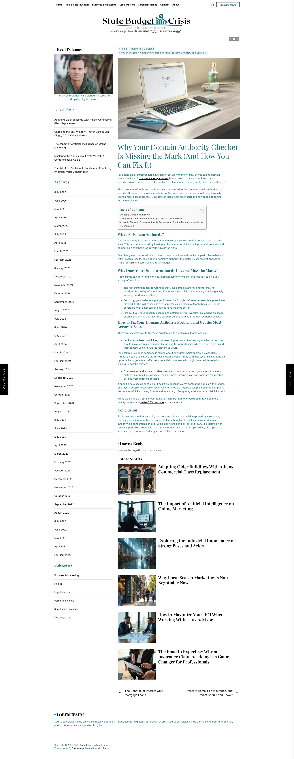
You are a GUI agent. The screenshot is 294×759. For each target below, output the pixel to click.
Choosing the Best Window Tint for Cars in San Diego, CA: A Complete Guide (81, 133)
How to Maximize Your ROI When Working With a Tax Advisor (191, 617)
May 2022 (60, 538)
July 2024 (60, 318)
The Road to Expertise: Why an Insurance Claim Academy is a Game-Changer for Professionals (194, 657)
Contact (164, 4)
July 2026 (60, 192)
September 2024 (64, 301)
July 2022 (60, 521)
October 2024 (62, 293)
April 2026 (60, 217)
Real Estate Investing (77, 4)
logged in (136, 450)
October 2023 (62, 394)
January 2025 (62, 268)
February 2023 (62, 462)
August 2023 (61, 411)
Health (58, 583)
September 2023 (64, 403)
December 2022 (63, 478)
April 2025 (60, 242)
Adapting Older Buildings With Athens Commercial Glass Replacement (195, 469)
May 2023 (60, 436)
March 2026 (61, 225)
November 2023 (63, 386)
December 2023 (63, 377)
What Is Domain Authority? (135, 214)
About (175, 4)
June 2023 (60, 428)
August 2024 (61, 310)
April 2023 (60, 445)
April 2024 (60, 344)
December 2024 (63, 276)
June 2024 (60, 327)
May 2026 (60, 209)
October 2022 (62, 495)
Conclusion (128, 226)
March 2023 (61, 453)
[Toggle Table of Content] (199, 210)
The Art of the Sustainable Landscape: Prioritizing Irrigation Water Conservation (82, 170)
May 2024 (60, 335)
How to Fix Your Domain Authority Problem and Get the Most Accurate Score (162, 222)
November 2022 (63, 487)
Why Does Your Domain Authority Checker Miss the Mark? (153, 218)
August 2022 (61, 512)
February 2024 (62, 360)
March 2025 (61, 251)
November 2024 (63, 284)
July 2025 (60, 234)
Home (59, 4)
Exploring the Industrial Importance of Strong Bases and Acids (196, 543)
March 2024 (61, 352)
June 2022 (60, 529)
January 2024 (62, 369)
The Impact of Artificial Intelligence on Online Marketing (196, 506)
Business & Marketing (104, 4)
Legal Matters (127, 4)
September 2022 (64, 504)
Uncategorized (62, 617)
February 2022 (62, 554)
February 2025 (62, 259)
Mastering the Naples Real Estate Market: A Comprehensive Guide (79, 157)
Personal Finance (147, 4)
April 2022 (60, 546)
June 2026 (60, 200)
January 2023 (62, 470)
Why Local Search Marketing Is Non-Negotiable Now (194, 580)
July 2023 (60, 419)
